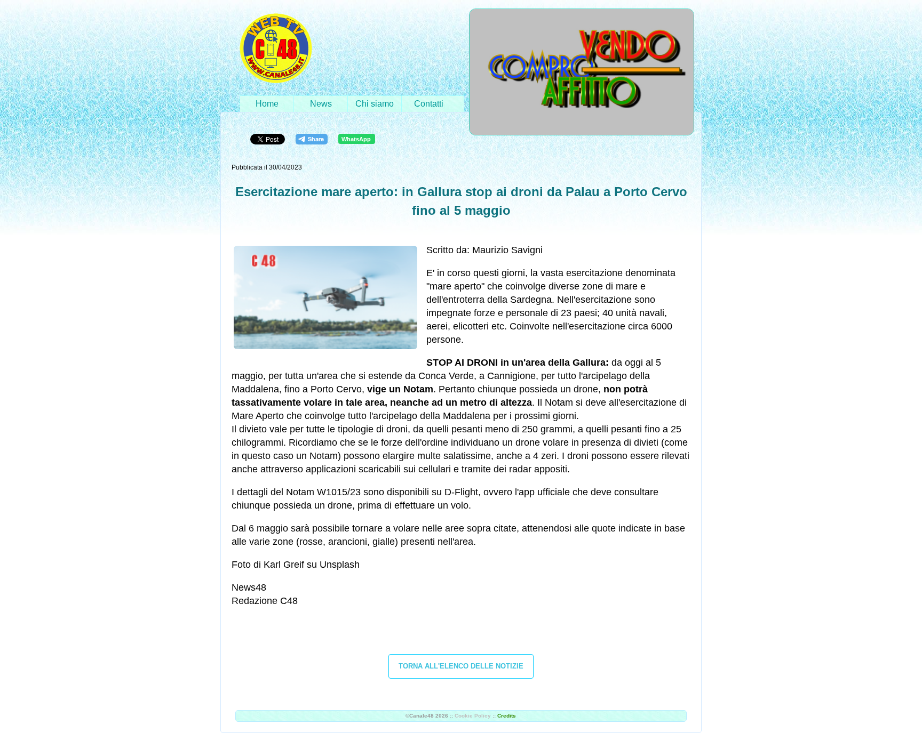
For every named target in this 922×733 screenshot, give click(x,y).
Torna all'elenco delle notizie (461, 666)
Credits (506, 716)
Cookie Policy (473, 716)
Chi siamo (374, 103)
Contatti (428, 103)
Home (267, 103)
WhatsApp (356, 139)
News (321, 103)
